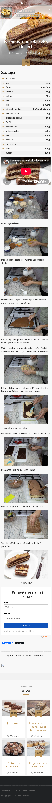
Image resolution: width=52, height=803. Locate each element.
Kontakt (32, 790)
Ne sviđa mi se (36, 655)
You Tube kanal (21, 790)
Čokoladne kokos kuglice (13, 765)
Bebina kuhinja (23, 795)
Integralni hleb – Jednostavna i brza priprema (38, 726)
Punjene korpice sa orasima (38, 765)
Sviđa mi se (15, 655)
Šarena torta (14, 723)
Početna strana (7, 790)
